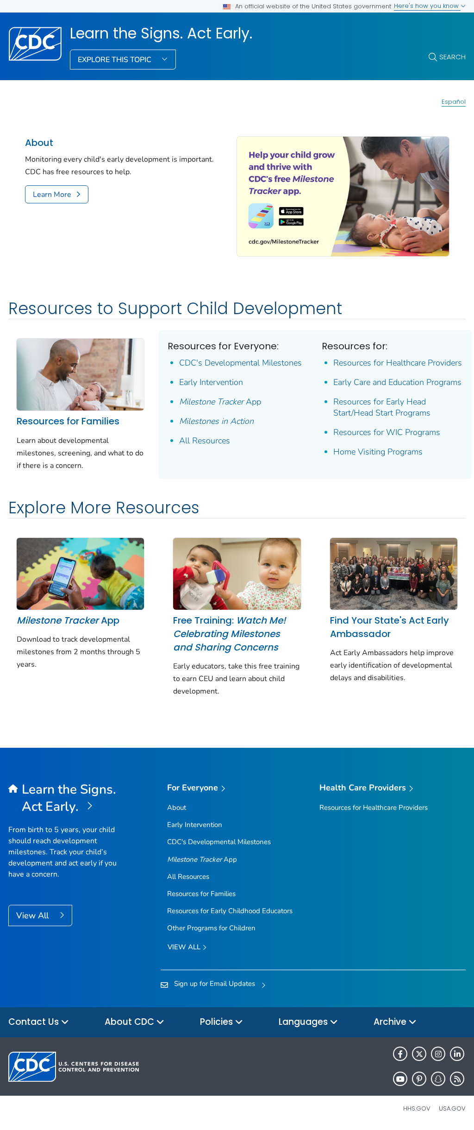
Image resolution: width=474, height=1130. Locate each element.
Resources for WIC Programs (386, 432)
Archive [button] (391, 1022)
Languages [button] (304, 1022)
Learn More (52, 194)
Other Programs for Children (211, 928)
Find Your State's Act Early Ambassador (389, 627)
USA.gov (452, 1108)
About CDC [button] (130, 1022)
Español (454, 101)
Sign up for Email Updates (214, 983)
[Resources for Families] (80, 373)
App (220, 401)
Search (452, 57)
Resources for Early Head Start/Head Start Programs (381, 407)
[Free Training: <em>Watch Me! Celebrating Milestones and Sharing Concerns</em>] (236, 573)
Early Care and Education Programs (397, 382)
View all (185, 947)
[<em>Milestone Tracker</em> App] (80, 573)
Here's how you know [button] (427, 5)
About (39, 143)
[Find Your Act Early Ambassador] (393, 573)
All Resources (204, 440)
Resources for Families (68, 421)
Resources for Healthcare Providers (397, 362)
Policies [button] (217, 1022)
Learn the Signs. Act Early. (161, 33)
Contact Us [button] (34, 1022)
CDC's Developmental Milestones (240, 362)
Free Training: (229, 634)
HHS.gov (416, 1108)
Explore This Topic (115, 60)
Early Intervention (211, 382)
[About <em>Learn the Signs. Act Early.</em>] (343, 195)
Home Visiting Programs (378, 451)
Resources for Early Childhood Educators (230, 910)
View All (33, 915)
